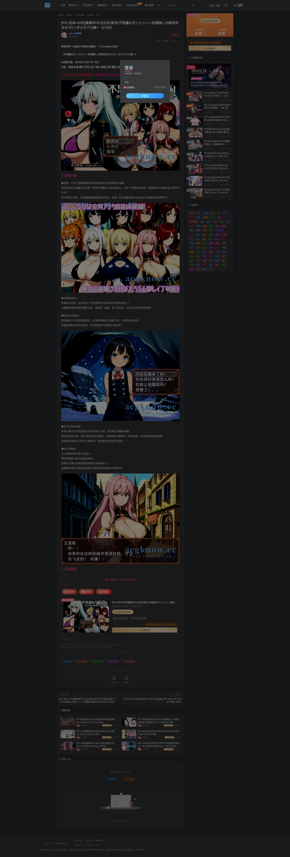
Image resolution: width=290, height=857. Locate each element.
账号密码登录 (160, 87)
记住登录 (130, 87)
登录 (146, 95)
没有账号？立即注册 (133, 73)
